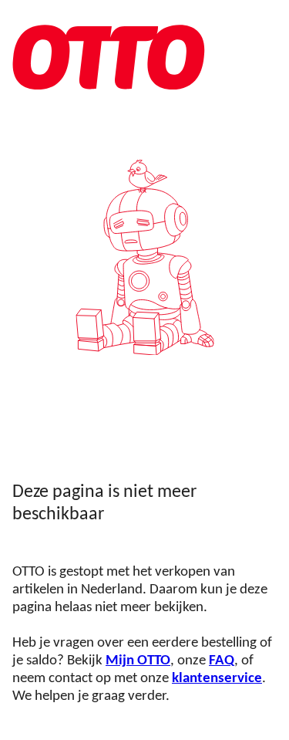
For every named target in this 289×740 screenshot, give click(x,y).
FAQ (221, 661)
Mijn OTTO (138, 661)
